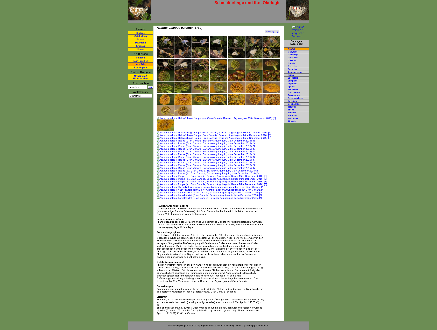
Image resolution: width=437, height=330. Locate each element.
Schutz (140, 39)
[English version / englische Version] (296, 36)
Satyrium (292, 101)
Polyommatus (294, 95)
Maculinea (293, 89)
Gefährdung (140, 36)
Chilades (292, 60)
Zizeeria (292, 121)
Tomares (292, 112)
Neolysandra (294, 92)
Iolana (291, 75)
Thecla (291, 110)
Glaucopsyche (295, 72)
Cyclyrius (292, 66)
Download (140, 42)
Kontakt (239, 325)
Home (140, 49)
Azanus (291, 49)
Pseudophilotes (295, 98)
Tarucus (292, 107)
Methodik (140, 57)
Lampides (293, 81)
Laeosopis (293, 78)
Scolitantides (294, 104)
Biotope (140, 33)
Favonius (292, 69)
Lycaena (292, 86)
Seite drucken (262, 325)
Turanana (292, 115)
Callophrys (293, 55)
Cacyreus (293, 52)
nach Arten (140, 64)
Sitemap (140, 46)
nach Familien (140, 61)
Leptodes (292, 83)
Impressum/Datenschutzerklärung (217, 325)
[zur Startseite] (139, 19)
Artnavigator (140, 67)
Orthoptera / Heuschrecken (140, 77)
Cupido (291, 63)
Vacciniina (293, 118)
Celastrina (293, 57)
